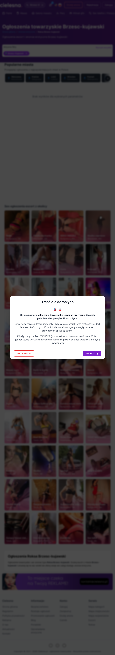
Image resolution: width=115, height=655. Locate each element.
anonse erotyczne (75, 315)
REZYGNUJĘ (24, 353)
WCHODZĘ (92, 353)
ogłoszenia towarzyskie (50, 315)
